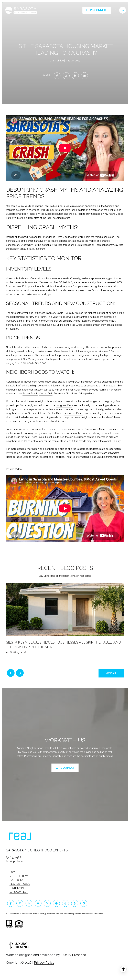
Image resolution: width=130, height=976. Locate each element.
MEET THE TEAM (18, 876)
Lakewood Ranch (73, 413)
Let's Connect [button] (97, 10)
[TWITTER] (47, 903)
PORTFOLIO (16, 880)
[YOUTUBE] (38, 903)
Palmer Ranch (30, 393)
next (20, 673)
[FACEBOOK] (10, 903)
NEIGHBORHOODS (19, 883)
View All (111, 673)
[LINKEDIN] (29, 903)
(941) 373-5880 (14, 857)
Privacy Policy (44, 962)
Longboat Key (64, 405)
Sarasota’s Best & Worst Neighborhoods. (43, 453)
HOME (12, 872)
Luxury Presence (74, 955)
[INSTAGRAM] (19, 903)
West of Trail (45, 393)
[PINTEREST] (56, 903)
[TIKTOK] (65, 903)
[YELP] (74, 903)
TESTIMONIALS (17, 888)
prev (11, 673)
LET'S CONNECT (18, 891)
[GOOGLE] (83, 903)
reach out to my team (95, 453)
